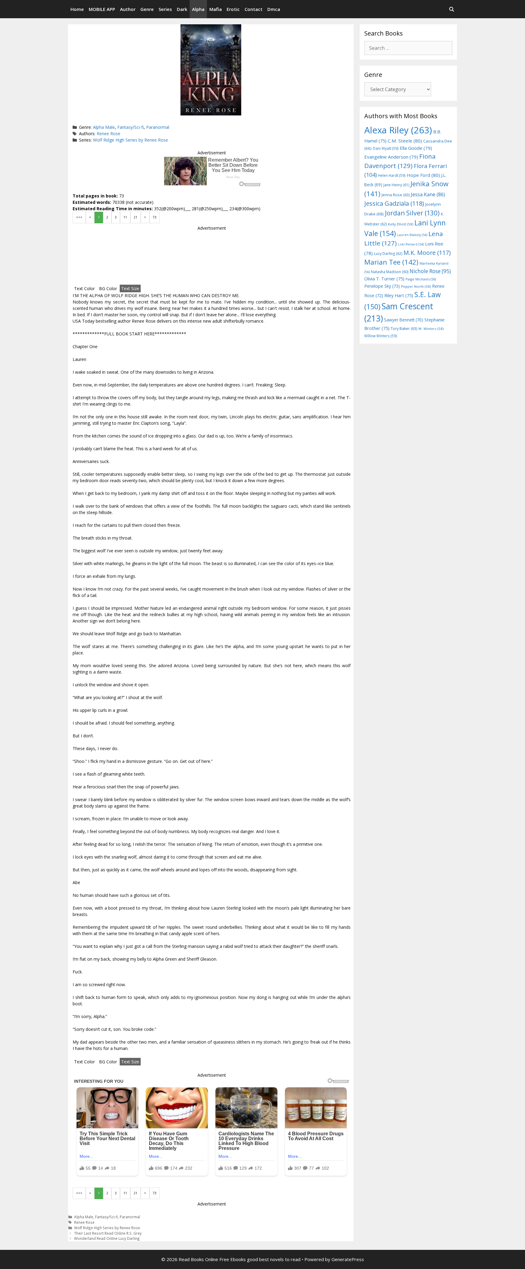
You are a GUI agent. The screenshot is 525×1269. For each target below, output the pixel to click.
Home (77, 9)
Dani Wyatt (386, 148)
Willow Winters (380, 335)
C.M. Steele (405, 141)
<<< (79, 217)
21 (135, 217)
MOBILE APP (102, 9)
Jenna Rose (396, 194)
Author (128, 9)
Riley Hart (398, 295)
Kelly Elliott (400, 224)
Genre (147, 9)
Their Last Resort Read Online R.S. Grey (108, 1233)
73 (154, 217)
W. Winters (431, 328)
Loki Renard (411, 244)
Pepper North (416, 286)
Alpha (198, 9)
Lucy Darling (388, 253)
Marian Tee (391, 262)
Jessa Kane (428, 194)
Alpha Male (104, 127)
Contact (253, 9)
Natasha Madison (389, 271)
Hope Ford (423, 175)
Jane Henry (396, 184)
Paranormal (157, 127)
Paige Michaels (421, 279)
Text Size (130, 288)
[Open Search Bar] (451, 9)
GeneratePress (347, 1259)
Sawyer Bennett (403, 320)
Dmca (273, 9)
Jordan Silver (412, 212)
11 (125, 217)
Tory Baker (404, 328)
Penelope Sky (382, 286)
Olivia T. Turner (384, 279)
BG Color (108, 288)
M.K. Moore (427, 253)
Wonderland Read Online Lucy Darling (107, 1238)
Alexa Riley (398, 130)
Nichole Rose (430, 271)
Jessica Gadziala (394, 203)
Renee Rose (108, 133)
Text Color (84, 288)
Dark (182, 9)
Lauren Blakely (412, 235)
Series (165, 9)
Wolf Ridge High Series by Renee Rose (130, 140)
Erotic (233, 9)
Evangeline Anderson (391, 157)
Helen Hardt (392, 175)
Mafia (215, 9)
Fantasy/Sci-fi (130, 127)
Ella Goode (416, 148)
